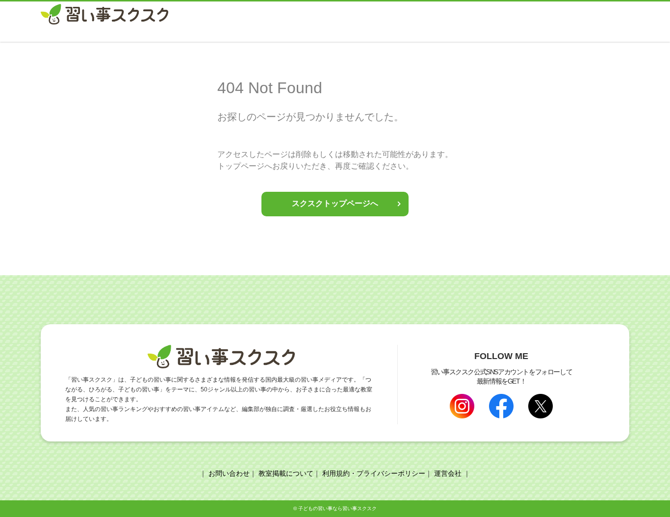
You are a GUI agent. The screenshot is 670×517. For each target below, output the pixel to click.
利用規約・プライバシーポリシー (373, 473)
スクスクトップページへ (335, 203)
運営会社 (448, 473)
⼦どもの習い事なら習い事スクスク (337, 508)
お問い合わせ (229, 473)
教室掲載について (285, 473)
